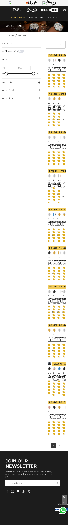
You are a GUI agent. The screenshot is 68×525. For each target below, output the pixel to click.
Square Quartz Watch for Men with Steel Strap (64, 412)
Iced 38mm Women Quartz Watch (59, 142)
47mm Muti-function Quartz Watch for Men (59, 296)
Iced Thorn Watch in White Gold (64, 64)
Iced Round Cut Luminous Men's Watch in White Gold (49, 219)
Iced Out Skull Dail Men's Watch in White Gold (64, 296)
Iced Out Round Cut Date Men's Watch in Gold (59, 103)
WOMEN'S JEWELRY (32, 10)
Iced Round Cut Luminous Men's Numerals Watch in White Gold (49, 180)
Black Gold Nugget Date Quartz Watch (49, 373)
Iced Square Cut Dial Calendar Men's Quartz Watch (54, 373)
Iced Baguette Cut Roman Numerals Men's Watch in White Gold (49, 103)
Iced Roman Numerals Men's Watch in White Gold (64, 142)
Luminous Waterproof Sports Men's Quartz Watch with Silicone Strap (59, 257)
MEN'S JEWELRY (16, 10)
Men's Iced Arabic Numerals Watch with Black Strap (54, 64)
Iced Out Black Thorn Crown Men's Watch (49, 257)
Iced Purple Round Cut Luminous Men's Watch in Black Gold (54, 296)
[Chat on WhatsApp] (63, 510)
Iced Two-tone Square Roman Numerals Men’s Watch (64, 219)
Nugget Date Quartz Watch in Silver (54, 180)
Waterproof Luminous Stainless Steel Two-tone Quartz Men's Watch (54, 219)
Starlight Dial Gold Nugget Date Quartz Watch (54, 334)
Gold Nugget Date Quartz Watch (59, 219)
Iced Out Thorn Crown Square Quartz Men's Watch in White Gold (49, 64)
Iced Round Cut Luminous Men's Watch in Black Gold (59, 64)
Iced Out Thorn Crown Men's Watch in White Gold (49, 296)
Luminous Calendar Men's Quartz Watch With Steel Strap (59, 373)
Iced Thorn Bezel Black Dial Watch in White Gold (64, 334)
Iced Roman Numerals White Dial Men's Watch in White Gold (59, 334)
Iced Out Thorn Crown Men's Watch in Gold (54, 257)
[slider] (6, 73)
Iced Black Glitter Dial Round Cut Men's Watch (49, 142)
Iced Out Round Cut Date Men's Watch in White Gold (54, 142)
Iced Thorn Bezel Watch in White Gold (64, 257)
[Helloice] (49, 10)
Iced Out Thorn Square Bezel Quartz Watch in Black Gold (54, 412)
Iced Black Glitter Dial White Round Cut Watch (54, 103)
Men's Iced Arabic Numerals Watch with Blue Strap (59, 180)
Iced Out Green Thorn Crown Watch (64, 373)
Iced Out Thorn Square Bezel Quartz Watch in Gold (59, 412)
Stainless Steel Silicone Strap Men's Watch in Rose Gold (49, 412)
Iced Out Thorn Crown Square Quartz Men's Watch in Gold (49, 334)
